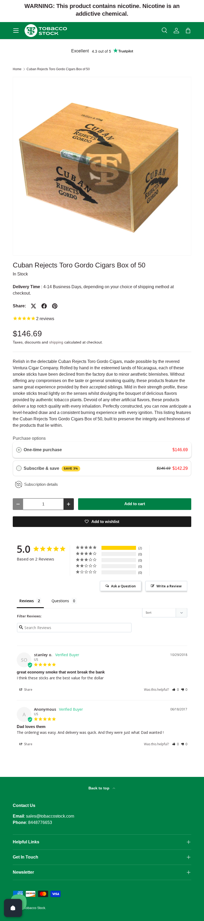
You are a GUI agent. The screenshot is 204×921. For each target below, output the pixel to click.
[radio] (19, 449)
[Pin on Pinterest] (54, 306)
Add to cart (134, 504)
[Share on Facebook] (44, 306)
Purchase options (29, 438)
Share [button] (27, 689)
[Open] (13, 908)
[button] (188, 30)
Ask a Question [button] (123, 586)
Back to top (99, 788)
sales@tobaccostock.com (50, 816)
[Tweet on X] (33, 306)
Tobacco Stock (34, 908)
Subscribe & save (51, 468)
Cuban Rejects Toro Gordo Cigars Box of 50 (58, 69)
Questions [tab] (60, 600)
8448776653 (40, 822)
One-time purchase (43, 449)
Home (17, 69)
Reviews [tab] (26, 600)
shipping (56, 342)
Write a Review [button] (169, 586)
